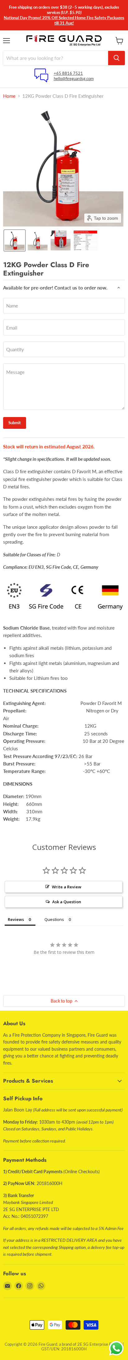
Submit (14, 422)
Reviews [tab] (16, 919)
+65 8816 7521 (68, 73)
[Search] (116, 58)
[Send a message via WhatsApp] (116, 1348)
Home (9, 96)
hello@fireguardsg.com (74, 78)
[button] (14, 240)
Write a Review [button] (66, 887)
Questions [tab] (54, 919)
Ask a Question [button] (66, 901)
